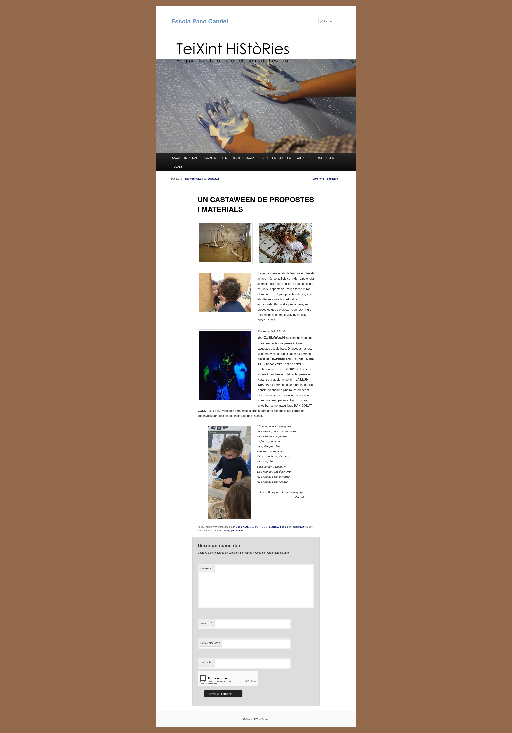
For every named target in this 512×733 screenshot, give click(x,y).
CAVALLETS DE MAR (185, 158)
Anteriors (317, 178)
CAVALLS (210, 158)
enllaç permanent (233, 530)
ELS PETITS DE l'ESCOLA (264, 527)
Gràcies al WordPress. (256, 719)
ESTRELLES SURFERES (276, 158)
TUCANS (177, 166)
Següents (334, 178)
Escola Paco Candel (199, 21)
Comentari (206, 568)
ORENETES (304, 158)
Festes (284, 527)
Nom (206, 623)
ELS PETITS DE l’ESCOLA (238, 158)
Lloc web (205, 662)
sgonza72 (213, 178)
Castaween (242, 527)
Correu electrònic (210, 643)
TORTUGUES (326, 158)
